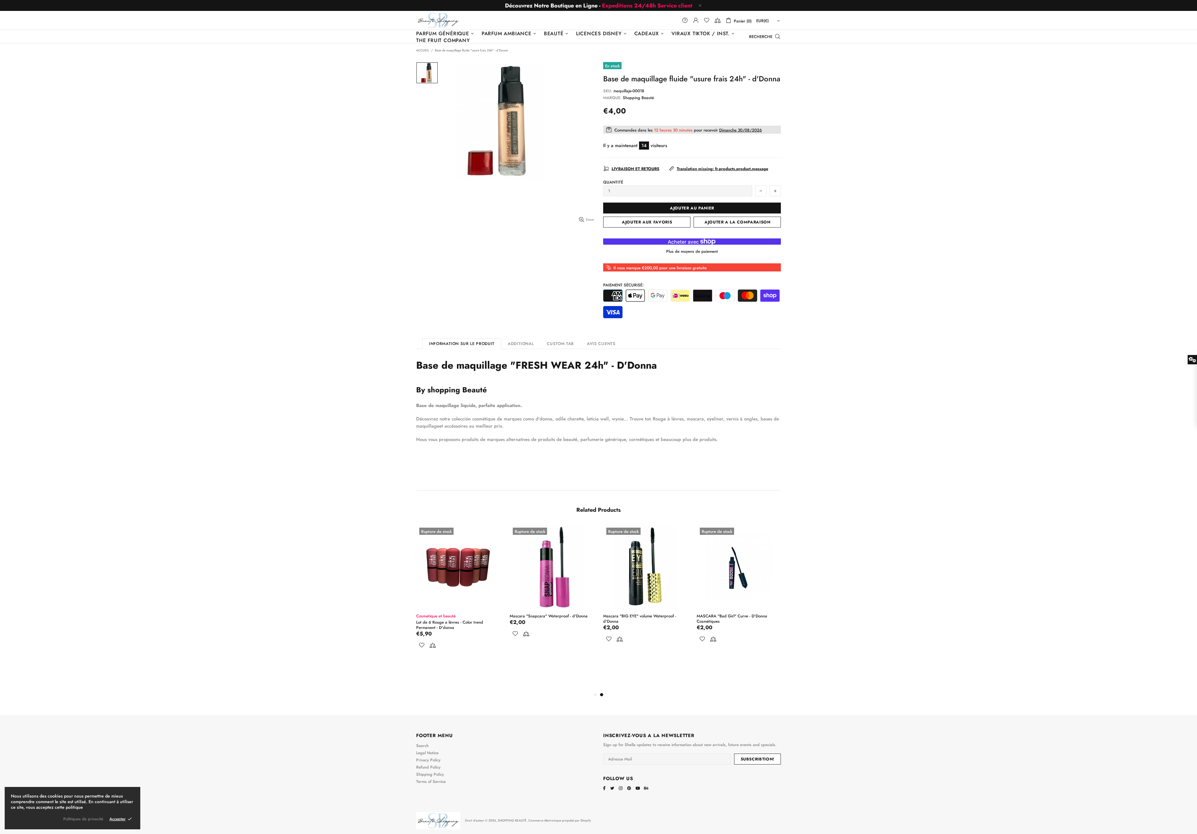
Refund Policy (428, 767)
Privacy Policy (428, 760)
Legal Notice (427, 752)
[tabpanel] (645, 592)
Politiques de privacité (83, 819)
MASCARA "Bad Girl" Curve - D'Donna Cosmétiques (732, 618)
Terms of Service (431, 781)
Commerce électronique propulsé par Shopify (559, 820)
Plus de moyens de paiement (692, 251)
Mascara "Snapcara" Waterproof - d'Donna (549, 616)
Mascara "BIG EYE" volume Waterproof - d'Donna (639, 618)
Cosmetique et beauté (436, 616)
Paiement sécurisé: (623, 285)
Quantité (613, 182)
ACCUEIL (422, 50)
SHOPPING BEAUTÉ (438, 20)
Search (422, 745)
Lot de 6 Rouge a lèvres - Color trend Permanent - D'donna (449, 625)
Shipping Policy (430, 774)
